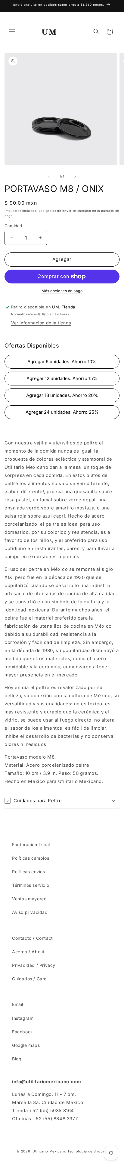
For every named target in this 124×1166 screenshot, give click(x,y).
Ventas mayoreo (29, 898)
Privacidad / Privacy (33, 965)
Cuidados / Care (29, 978)
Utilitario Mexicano (49, 1151)
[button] (12, 31)
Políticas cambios (30, 858)
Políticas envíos (28, 871)
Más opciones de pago (62, 291)
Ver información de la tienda (41, 322)
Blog (16, 1058)
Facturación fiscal (31, 844)
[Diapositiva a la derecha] (75, 176)
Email (17, 1004)
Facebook (22, 1031)
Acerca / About (28, 951)
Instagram (22, 1018)
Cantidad (13, 225)
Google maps (26, 1045)
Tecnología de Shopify (87, 1151)
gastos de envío (59, 210)
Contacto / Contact (32, 938)
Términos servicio (30, 885)
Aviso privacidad (30, 912)
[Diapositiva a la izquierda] (48, 176)
